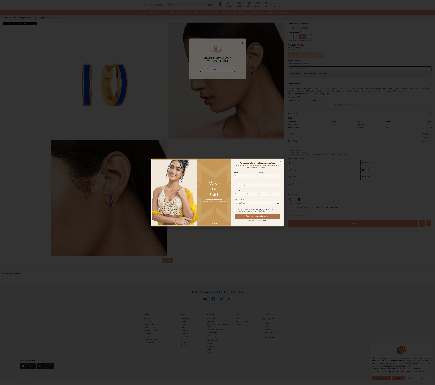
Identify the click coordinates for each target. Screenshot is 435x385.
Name (236, 173)
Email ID (260, 191)
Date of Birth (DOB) (241, 200)
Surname (260, 173)
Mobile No (237, 191)
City (236, 182)
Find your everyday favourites (257, 216)
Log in (264, 220)
